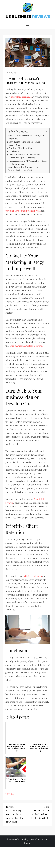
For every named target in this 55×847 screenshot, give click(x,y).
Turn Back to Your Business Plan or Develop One (24, 143)
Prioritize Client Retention (20, 148)
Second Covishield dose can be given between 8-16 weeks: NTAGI (24, 168)
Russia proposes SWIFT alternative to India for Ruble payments (27, 162)
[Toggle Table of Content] (44, 131)
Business (10, 794)
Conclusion (14, 151)
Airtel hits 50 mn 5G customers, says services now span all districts (25, 156)
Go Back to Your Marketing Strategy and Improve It (26, 137)
